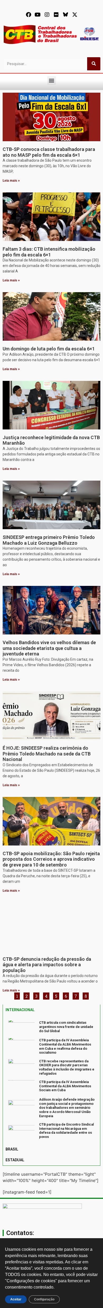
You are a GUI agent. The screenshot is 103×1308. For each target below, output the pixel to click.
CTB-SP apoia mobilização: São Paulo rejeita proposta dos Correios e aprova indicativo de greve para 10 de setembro (51, 859)
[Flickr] (56, 14)
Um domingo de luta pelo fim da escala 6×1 (49, 348)
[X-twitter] (75, 14)
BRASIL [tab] (12, 1149)
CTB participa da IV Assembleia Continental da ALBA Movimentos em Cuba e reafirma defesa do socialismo (65, 1046)
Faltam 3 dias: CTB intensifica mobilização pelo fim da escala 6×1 (49, 252)
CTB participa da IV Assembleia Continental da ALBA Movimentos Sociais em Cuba (65, 1086)
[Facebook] (28, 14)
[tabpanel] (51, 1079)
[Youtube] (38, 14)
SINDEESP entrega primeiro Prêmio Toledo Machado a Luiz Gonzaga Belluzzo (49, 540)
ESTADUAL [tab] (15, 1160)
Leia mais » (11, 180)
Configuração (44, 1299)
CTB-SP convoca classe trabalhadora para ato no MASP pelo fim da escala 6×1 (49, 152)
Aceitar (15, 1299)
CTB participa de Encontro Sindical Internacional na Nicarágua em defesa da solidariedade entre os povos (66, 1130)
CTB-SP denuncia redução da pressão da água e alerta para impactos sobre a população (47, 964)
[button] (51, 80)
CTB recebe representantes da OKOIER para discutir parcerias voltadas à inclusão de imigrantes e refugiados (66, 1067)
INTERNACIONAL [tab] (20, 1010)
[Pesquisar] (93, 63)
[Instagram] (47, 14)
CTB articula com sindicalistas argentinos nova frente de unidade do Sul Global (66, 1027)
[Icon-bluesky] (65, 14)
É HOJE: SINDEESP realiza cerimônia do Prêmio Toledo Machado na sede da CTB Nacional (47, 753)
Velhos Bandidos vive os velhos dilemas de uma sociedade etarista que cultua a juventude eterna (49, 648)
